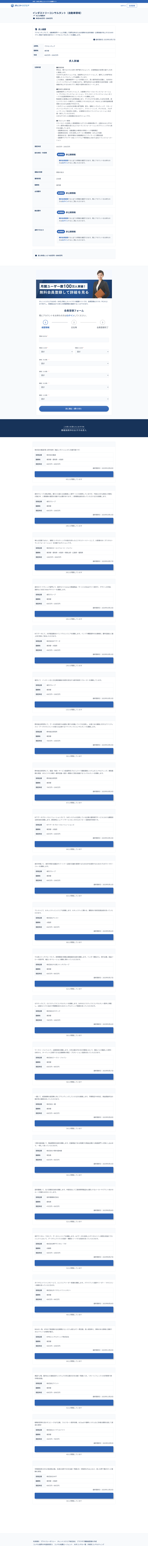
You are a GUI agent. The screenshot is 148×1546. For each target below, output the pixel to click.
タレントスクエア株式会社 (66, 1541)
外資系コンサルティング (96, 1544)
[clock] (94, 39)
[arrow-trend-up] (34, 15)
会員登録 (132, 6)
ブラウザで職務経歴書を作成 (87, 1541)
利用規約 (36, 1541)
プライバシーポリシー (48, 1541)
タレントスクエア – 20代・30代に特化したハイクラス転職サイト (58, 1537)
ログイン (65, 163)
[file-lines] (36, 29)
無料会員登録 (63, 160)
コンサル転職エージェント (63, 1544)
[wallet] (34, 18)
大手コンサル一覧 (80, 1544)
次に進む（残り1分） (74, 409)
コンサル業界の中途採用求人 (43, 1544)
